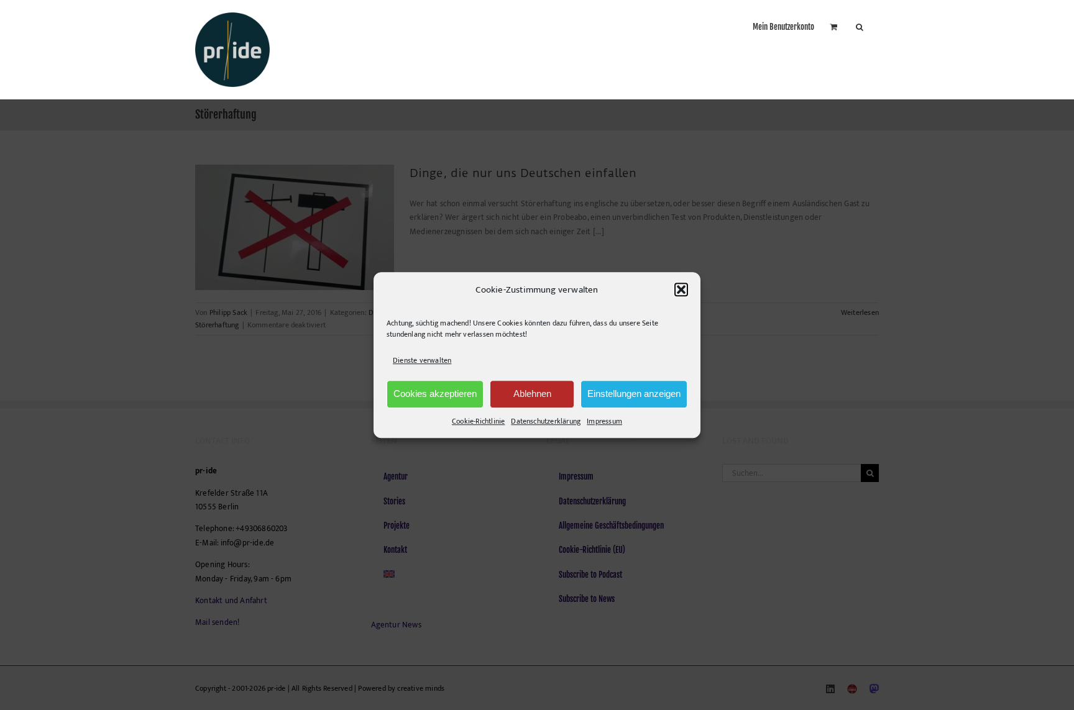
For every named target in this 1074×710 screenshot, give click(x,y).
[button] (681, 290)
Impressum (604, 421)
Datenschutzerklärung (546, 421)
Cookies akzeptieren (435, 393)
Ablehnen (532, 393)
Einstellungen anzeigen (634, 393)
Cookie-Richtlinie (478, 421)
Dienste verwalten (422, 361)
